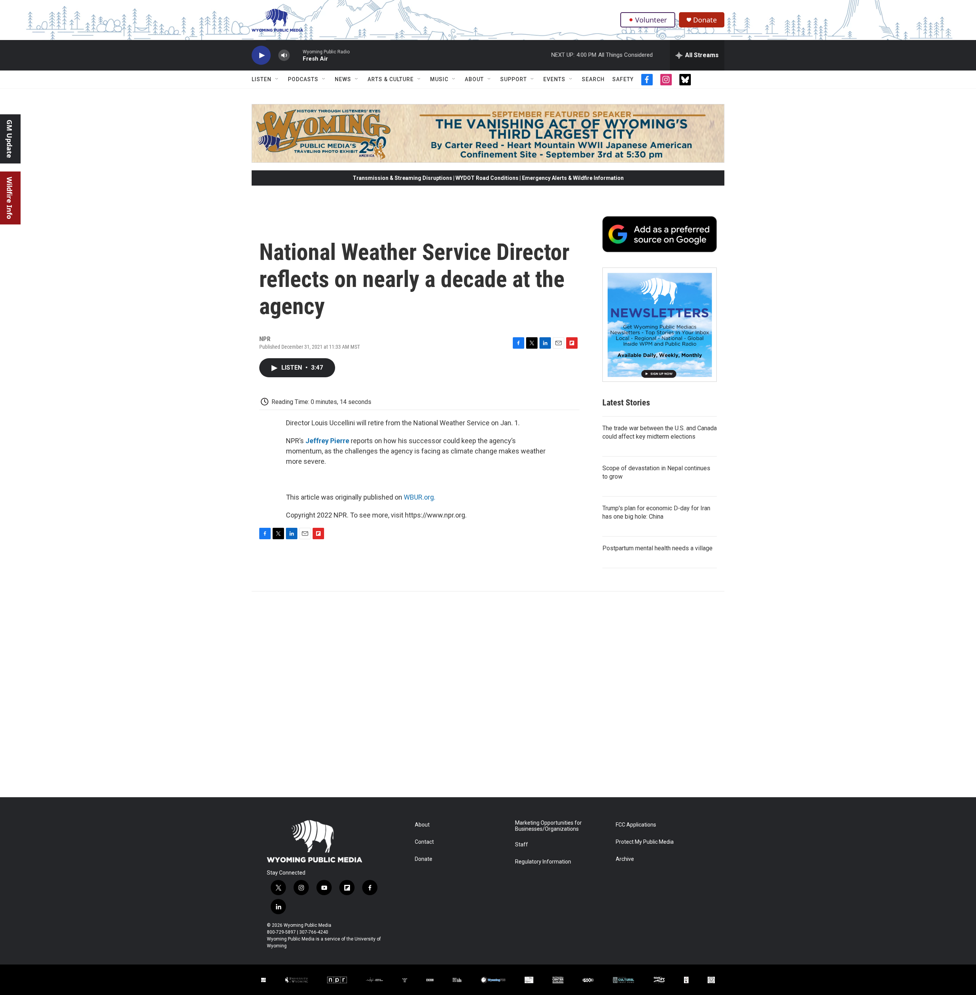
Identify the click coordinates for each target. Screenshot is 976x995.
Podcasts (303, 79)
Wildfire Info (9, 198)
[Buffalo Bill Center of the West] (558, 980)
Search (593, 79)
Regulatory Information (543, 862)
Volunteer (651, 19)
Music (439, 79)
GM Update (9, 139)
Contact (424, 842)
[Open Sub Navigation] (277, 79)
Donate (705, 20)
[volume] (284, 55)
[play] (261, 55)
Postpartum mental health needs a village (657, 548)
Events (554, 79)
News (343, 79)
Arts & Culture (391, 79)
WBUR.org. (419, 497)
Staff (521, 845)
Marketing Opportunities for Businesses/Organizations (548, 826)
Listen (261, 79)
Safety (623, 79)
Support (513, 79)
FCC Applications (636, 825)
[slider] (296, 55)
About (474, 79)
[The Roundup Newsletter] (659, 324)
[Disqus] (488, 694)
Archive (625, 859)
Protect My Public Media (645, 842)
